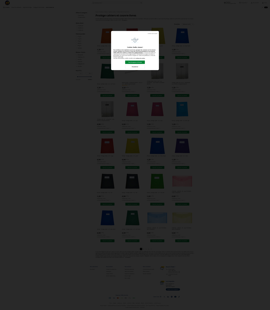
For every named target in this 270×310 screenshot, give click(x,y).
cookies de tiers (138, 52)
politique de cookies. (140, 58)
